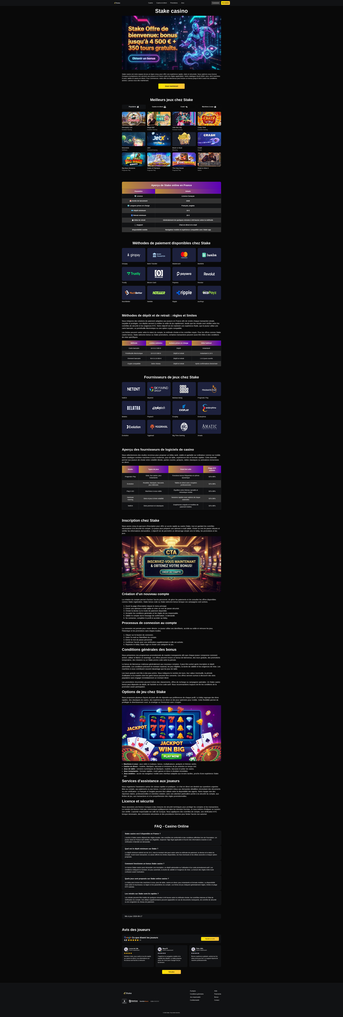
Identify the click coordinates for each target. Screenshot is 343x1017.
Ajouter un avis (210, 939)
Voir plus (171, 972)
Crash (183, 106)
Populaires (132, 106)
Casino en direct (157, 106)
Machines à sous (207, 106)
